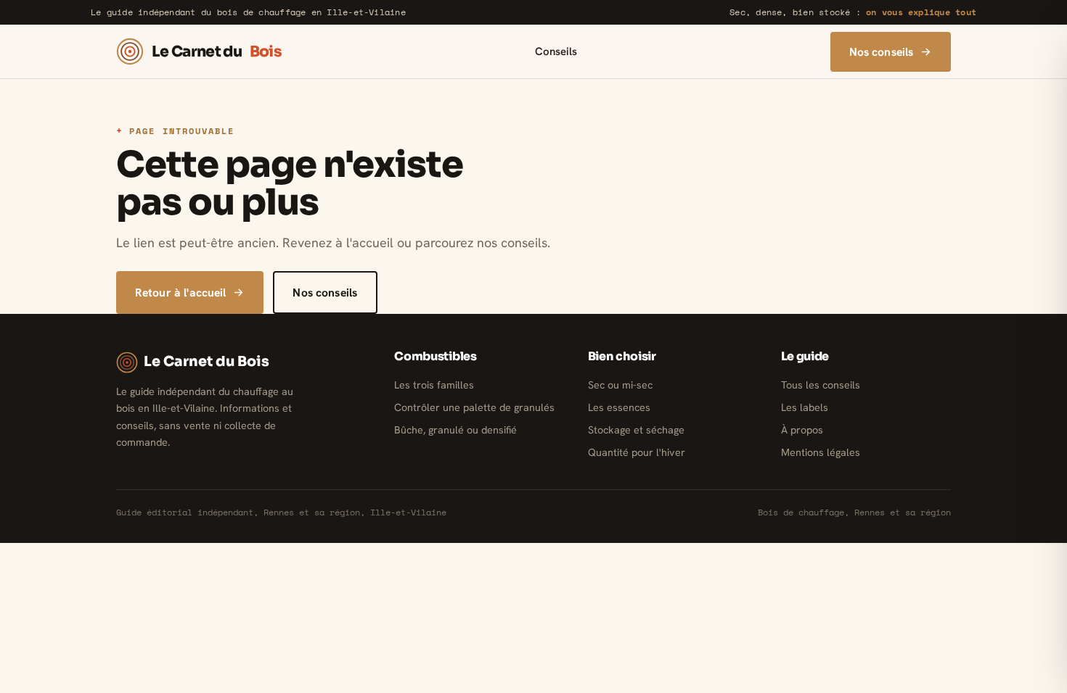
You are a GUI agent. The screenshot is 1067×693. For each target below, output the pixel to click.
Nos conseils (881, 51)
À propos (802, 429)
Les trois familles (434, 384)
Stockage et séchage (636, 429)
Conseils (556, 51)
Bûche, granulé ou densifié (455, 429)
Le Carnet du (217, 51)
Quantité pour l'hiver (636, 452)
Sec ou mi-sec (620, 384)
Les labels (804, 407)
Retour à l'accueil (180, 292)
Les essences (619, 407)
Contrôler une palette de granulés (474, 407)
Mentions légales (820, 452)
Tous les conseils (820, 384)
